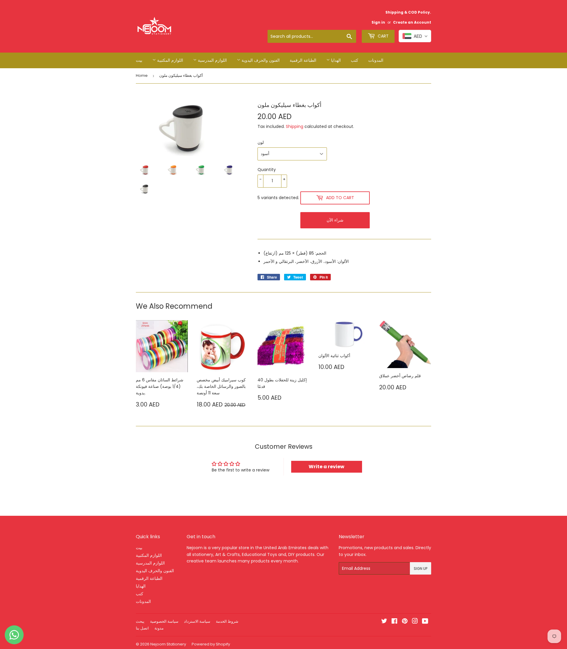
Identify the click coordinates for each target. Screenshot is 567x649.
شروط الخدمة (227, 621)
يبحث (140, 621)
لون (261, 142)
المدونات (375, 60)
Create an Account (412, 22)
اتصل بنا (142, 628)
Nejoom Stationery (168, 644)
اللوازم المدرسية (212, 60)
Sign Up (420, 568)
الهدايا (335, 60)
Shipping (294, 126)
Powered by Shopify (211, 644)
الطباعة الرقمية (303, 60)
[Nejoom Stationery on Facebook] (394, 622)
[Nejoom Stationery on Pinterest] (405, 622)
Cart (383, 36)
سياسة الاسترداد (197, 621)
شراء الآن (335, 220)
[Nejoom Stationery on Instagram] (415, 622)
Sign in (378, 22)
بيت (139, 60)
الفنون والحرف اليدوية (260, 60)
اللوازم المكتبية (169, 60)
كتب (354, 60)
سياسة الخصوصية (164, 621)
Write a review (326, 466)
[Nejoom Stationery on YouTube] (425, 622)
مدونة (159, 628)
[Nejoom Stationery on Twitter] (384, 622)
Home (142, 75)
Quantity (267, 170)
